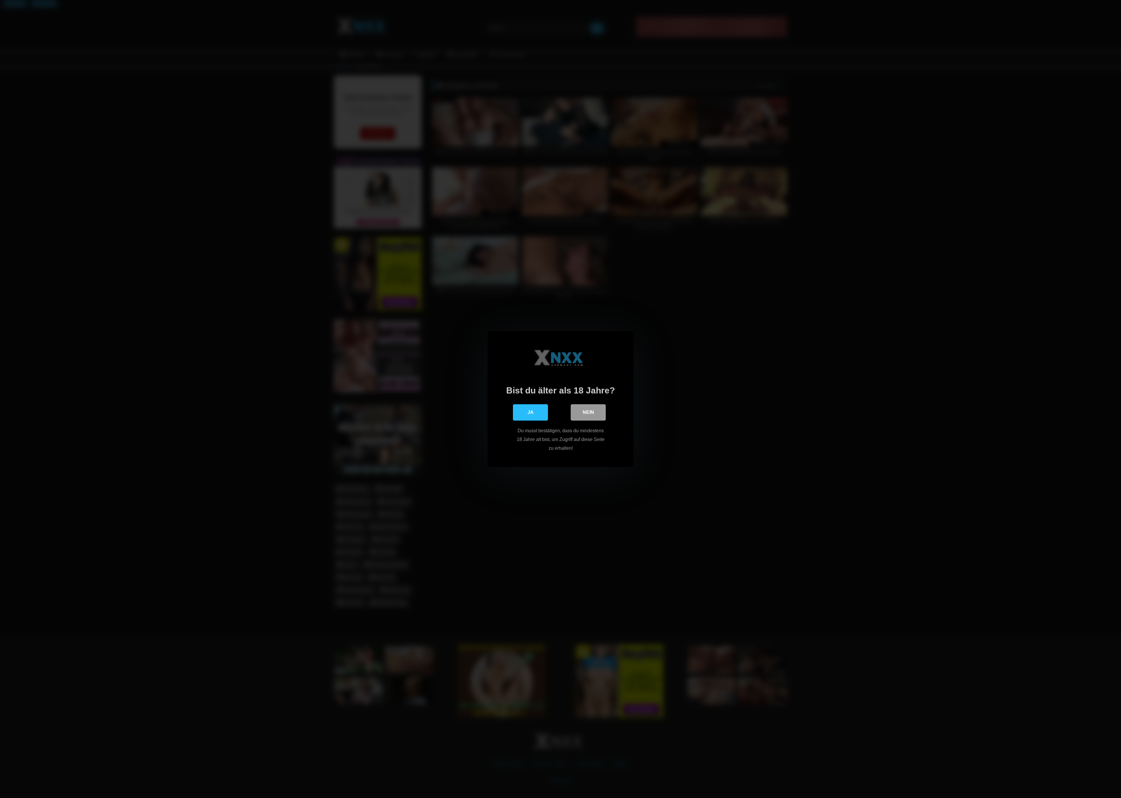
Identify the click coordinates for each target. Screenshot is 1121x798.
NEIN (588, 412)
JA (531, 412)
